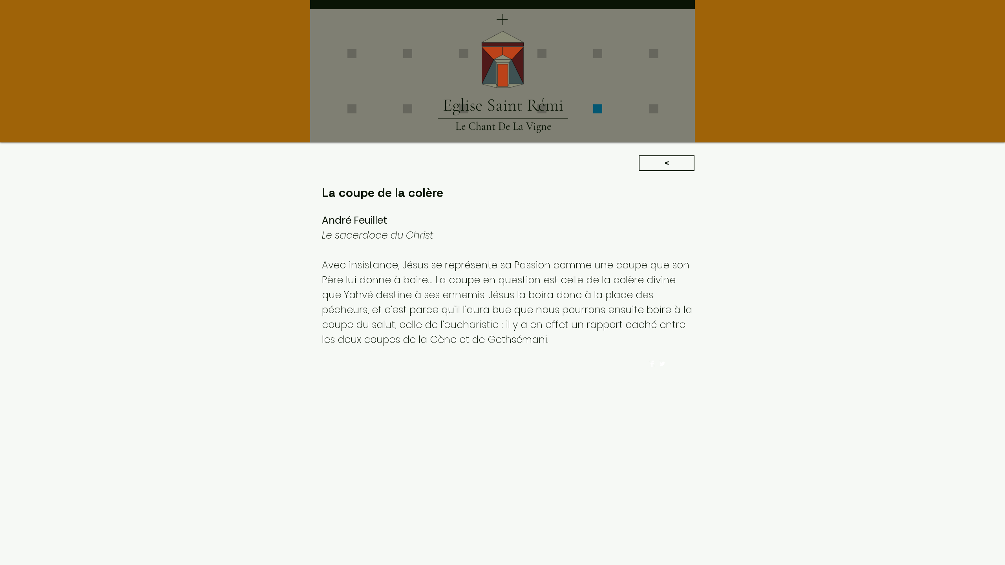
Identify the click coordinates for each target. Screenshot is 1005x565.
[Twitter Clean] (662, 364)
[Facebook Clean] (652, 364)
